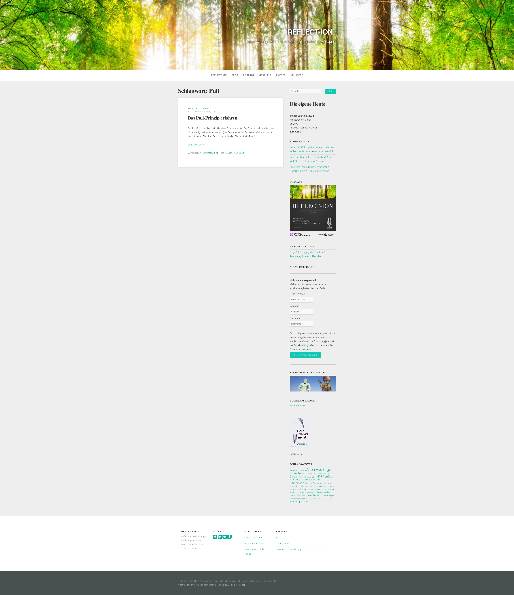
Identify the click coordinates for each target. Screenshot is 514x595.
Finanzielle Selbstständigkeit (307, 479)
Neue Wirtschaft (207, 153)
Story (322, 495)
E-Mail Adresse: (297, 294)
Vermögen (329, 496)
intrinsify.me (302, 486)
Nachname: (295, 318)
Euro (291, 480)
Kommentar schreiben (199, 108)
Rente (293, 495)
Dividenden (296, 476)
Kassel (331, 486)
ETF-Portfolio (325, 476)
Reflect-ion (310, 32)
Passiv (303, 492)
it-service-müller (185, 585)
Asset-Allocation (298, 473)
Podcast (248, 75)
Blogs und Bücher (254, 543)
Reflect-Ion (219, 75)
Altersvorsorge (318, 469)
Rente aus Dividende (315, 161)
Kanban (228, 153)
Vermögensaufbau (297, 499)
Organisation (295, 492)
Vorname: (294, 306)
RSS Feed (230, 585)
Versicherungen (324, 499)
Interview (329, 483)
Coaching (265, 75)
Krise (308, 489)
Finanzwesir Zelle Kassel (254, 551)
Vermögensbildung (312, 499)
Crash (329, 474)
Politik (313, 492)
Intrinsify (293, 486)
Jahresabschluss (320, 486)
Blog (235, 75)
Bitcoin (310, 474)
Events (281, 75)
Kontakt (280, 537)
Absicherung (294, 470)
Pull (234, 153)
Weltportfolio (301, 501)
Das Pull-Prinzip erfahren (212, 117)
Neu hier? (297, 75)
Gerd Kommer (321, 483)
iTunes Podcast (253, 537)
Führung (309, 483)
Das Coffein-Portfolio (324, 151)
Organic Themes (216, 585)
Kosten (303, 489)
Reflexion (328, 492)
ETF (315, 476)
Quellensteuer (320, 492)
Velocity (241, 153)
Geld (314, 483)
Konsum (296, 489)
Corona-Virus (322, 474)
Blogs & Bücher (297, 405)
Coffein (315, 474)
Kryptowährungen (317, 489)
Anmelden (240, 585)
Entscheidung (308, 477)
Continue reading (196, 144)
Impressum (282, 543)
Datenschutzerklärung (301, 349)
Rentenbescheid (308, 495)
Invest (310, 486)
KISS (291, 489)
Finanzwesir (298, 483)
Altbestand (302, 470)
